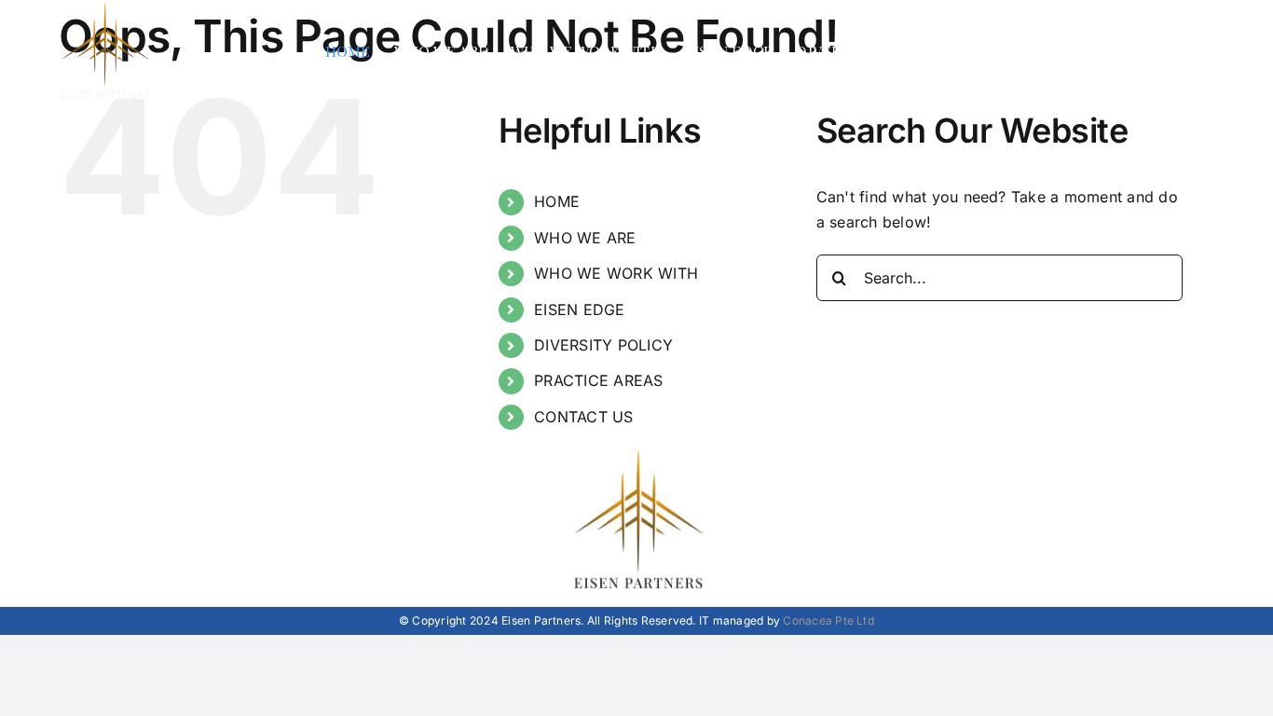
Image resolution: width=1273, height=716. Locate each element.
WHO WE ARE (585, 237)
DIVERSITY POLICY (603, 345)
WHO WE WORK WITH (616, 273)
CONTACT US (583, 416)
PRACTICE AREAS (598, 380)
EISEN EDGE (579, 309)
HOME (557, 201)
